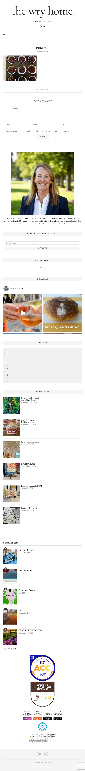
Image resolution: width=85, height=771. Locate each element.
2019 (6, 365)
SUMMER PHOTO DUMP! (31, 630)
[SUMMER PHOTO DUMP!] (10, 637)
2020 (6, 362)
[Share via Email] (47, 90)
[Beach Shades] (10, 576)
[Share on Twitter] (43, 90)
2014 (6, 381)
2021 (6, 359)
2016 (6, 375)
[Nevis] (10, 617)
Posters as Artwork (28, 590)
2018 (6, 369)
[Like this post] (38, 90)
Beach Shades (25, 570)
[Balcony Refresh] (10, 556)
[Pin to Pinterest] (45, 90)
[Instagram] (41, 26)
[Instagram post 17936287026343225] (62, 313)
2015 (6, 378)
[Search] (80, 35)
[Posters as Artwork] (10, 596)
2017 (6, 372)
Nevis (21, 610)
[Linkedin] (44, 26)
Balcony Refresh (27, 550)
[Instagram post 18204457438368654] (22, 313)
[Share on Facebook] (40, 90)
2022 (6, 356)
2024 (6, 349)
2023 (6, 353)
